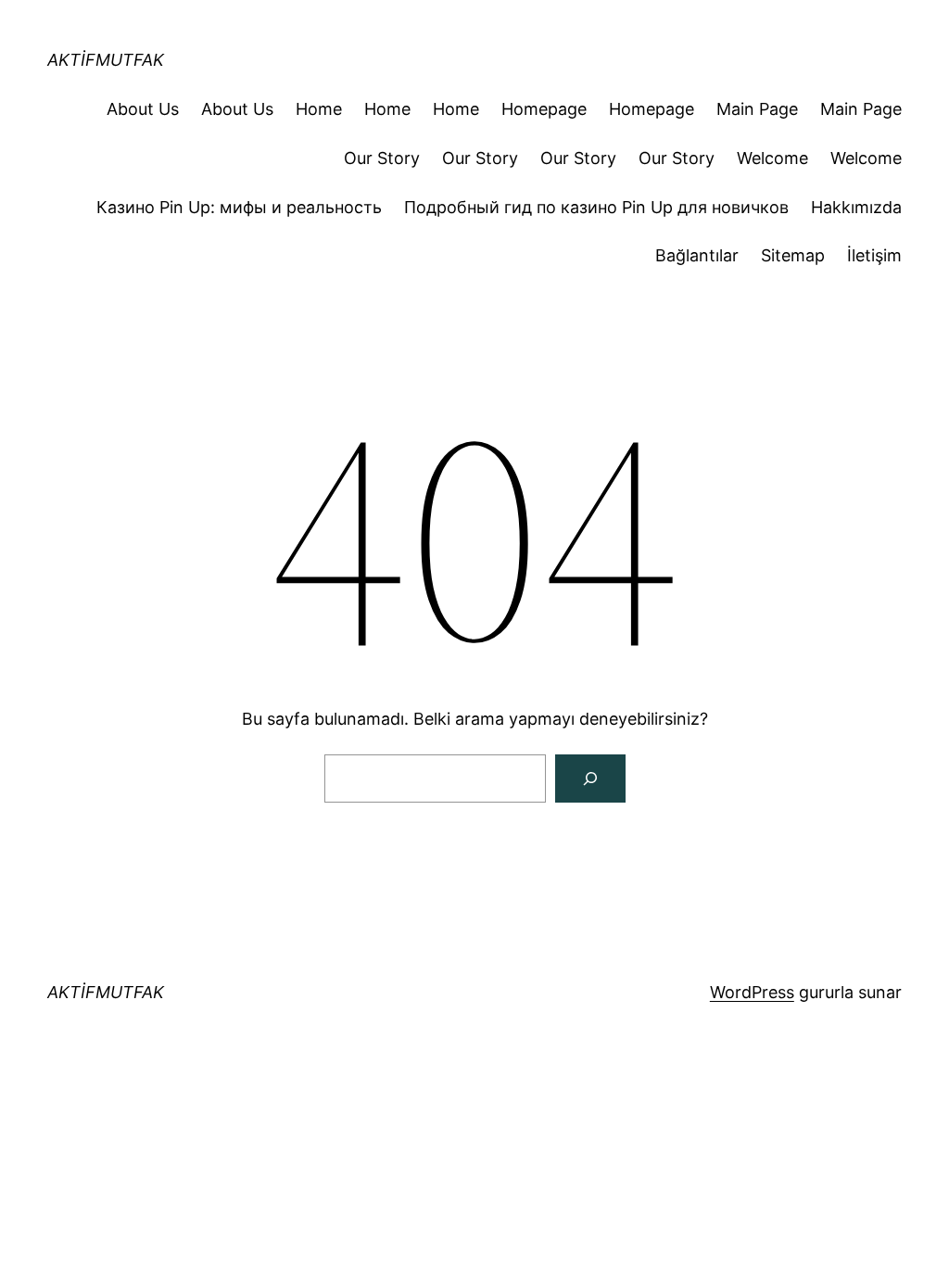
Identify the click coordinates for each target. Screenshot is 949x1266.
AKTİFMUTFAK (105, 60)
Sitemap (793, 255)
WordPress (752, 992)
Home (319, 109)
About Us (143, 109)
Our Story (382, 158)
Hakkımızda (856, 207)
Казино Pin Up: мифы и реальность (239, 207)
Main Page (757, 109)
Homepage (544, 109)
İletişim (874, 255)
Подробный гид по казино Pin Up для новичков (596, 207)
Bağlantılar (697, 255)
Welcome (772, 158)
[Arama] (590, 778)
